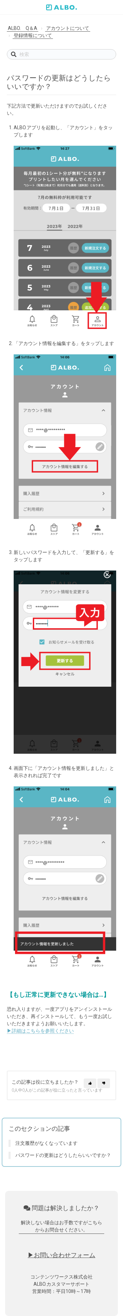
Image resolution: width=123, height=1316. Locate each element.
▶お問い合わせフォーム (61, 1255)
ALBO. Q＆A (22, 28)
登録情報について (33, 35)
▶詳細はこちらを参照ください (40, 1030)
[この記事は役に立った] (90, 1083)
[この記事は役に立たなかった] (103, 1083)
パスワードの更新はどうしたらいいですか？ (63, 1155)
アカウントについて (67, 28)
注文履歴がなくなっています (46, 1143)
